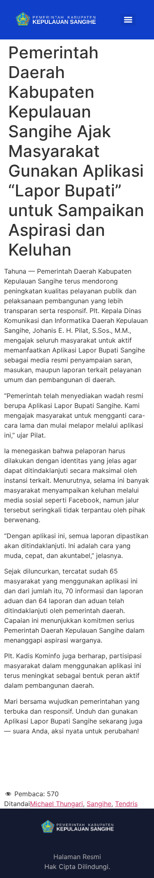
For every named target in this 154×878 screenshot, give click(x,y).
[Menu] (128, 20)
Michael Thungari (56, 804)
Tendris (126, 804)
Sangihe (99, 804)
